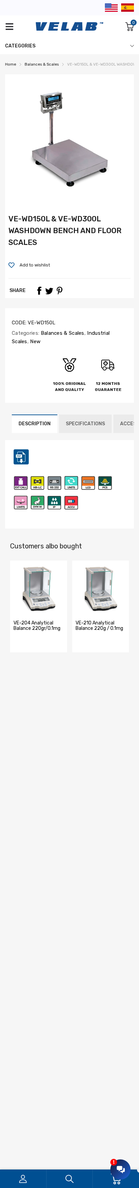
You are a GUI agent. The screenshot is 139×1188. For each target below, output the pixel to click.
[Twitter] (49, 291)
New (34, 341)
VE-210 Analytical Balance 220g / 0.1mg (99, 625)
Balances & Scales (61, 333)
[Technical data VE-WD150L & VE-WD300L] (21, 464)
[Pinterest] (59, 291)
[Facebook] (39, 291)
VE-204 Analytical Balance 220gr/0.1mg (36, 625)
